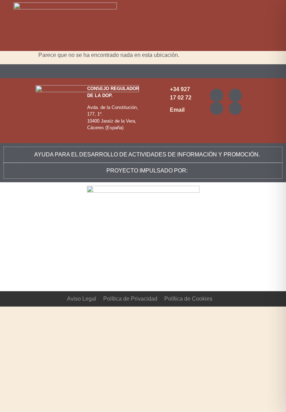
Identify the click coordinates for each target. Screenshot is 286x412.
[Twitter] (235, 95)
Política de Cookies (188, 299)
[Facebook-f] (216, 108)
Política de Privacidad (130, 299)
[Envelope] (235, 108)
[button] (151, 17)
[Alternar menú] (143, 71)
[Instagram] (216, 95)
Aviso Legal (81, 299)
